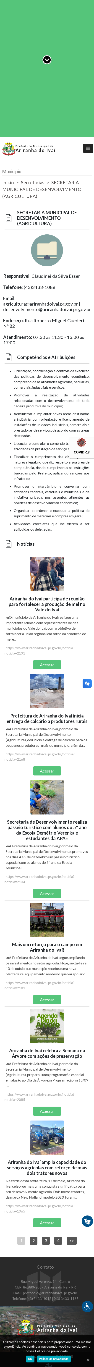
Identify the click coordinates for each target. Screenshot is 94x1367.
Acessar (47, 664)
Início (8, 182)
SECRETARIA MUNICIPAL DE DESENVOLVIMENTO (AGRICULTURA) (41, 189)
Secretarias (32, 182)
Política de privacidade (53, 1359)
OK (30, 1359)
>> (71, 1240)
